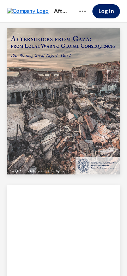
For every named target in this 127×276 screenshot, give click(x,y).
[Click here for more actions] (82, 11)
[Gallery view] (103, 258)
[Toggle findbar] (11, 258)
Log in (106, 11)
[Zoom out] (51, 258)
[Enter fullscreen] (115, 258)
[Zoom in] (75, 258)
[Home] (28, 11)
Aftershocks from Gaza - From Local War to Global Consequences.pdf (61, 11)
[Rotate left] (89, 258)
